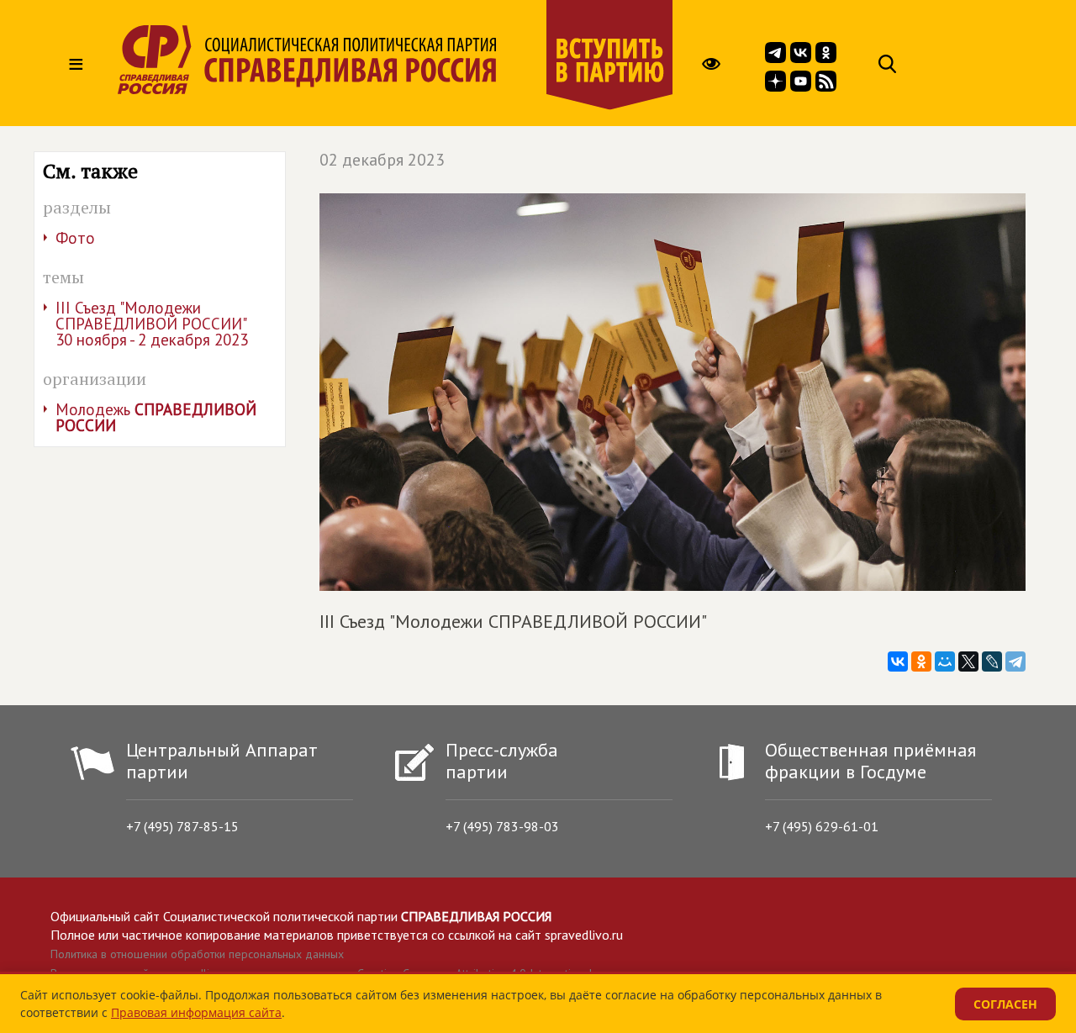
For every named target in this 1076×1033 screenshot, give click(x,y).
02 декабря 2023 (382, 160)
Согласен (1005, 1004)
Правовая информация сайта (196, 1012)
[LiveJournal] (992, 661)
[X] (968, 661)
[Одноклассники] (921, 661)
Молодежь (155, 417)
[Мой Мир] (945, 661)
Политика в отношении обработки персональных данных (197, 954)
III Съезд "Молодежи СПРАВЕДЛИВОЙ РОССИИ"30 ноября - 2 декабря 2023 (151, 324)
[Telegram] (1015, 661)
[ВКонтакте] (898, 661)
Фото (75, 238)
